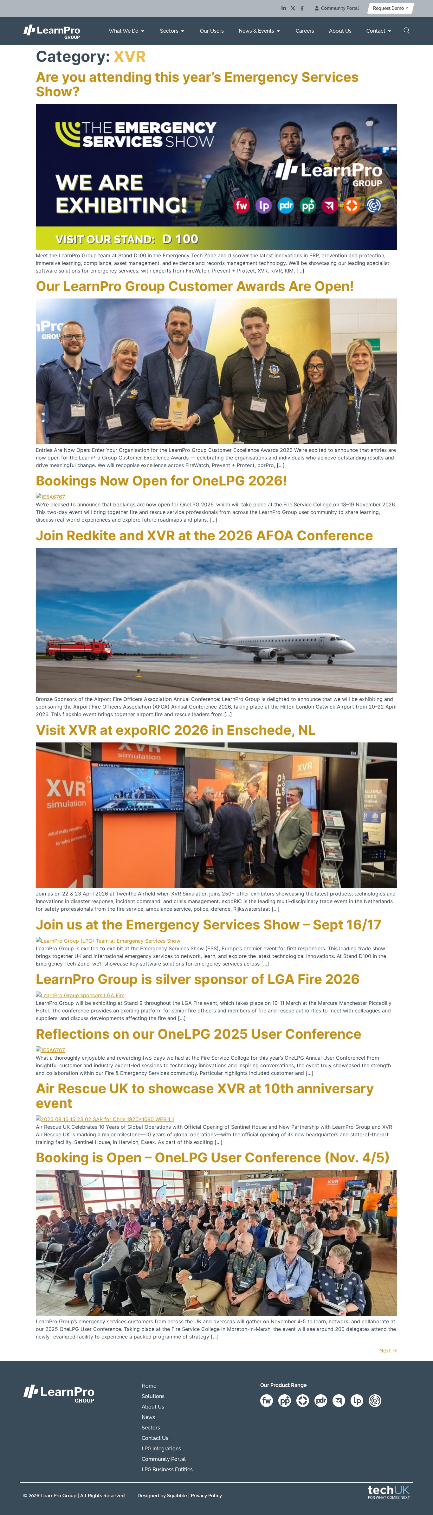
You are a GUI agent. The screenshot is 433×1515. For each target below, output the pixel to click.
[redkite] (342, 1400)
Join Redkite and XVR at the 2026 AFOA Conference (204, 535)
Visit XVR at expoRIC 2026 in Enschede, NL (176, 730)
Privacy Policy (206, 1496)
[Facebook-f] (302, 8)
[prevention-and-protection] (287, 1400)
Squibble (177, 1496)
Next (388, 1350)
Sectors (151, 1428)
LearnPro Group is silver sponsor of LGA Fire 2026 (198, 979)
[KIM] (378, 1400)
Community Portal (164, 1459)
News (148, 1417)
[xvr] (305, 1400)
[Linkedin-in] (283, 8)
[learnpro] (360, 1400)
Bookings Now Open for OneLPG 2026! (161, 480)
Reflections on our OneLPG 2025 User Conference (198, 1034)
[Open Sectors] (182, 31)
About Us (153, 1407)
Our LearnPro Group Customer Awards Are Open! (195, 286)
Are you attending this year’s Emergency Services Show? (197, 84)
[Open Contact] (389, 31)
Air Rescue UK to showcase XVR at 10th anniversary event (205, 1095)
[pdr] (323, 1400)
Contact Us (155, 1438)
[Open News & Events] (278, 31)
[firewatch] (269, 1400)
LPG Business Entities (167, 1470)
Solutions (153, 1396)
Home (149, 1386)
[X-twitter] (292, 8)
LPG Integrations (161, 1449)
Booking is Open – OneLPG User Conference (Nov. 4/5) (213, 1157)
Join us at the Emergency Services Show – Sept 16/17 (209, 924)
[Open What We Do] (142, 31)
